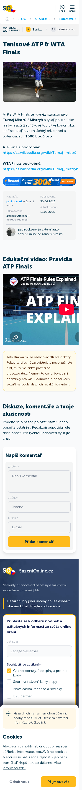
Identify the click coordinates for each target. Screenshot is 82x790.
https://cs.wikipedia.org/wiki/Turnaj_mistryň (40, 169)
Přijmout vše (58, 782)
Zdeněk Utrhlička (17, 215)
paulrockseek (14, 201)
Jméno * (13, 497)
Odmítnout (19, 782)
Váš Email (13, 642)
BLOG (22, 19)
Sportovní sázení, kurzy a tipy (35, 682)
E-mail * (13, 518)
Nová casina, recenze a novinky (37, 689)
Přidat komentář (39, 542)
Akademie (42, 19)
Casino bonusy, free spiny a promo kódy (40, 673)
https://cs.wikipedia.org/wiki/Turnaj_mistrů (39, 152)
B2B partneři (23, 696)
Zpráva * (13, 466)
